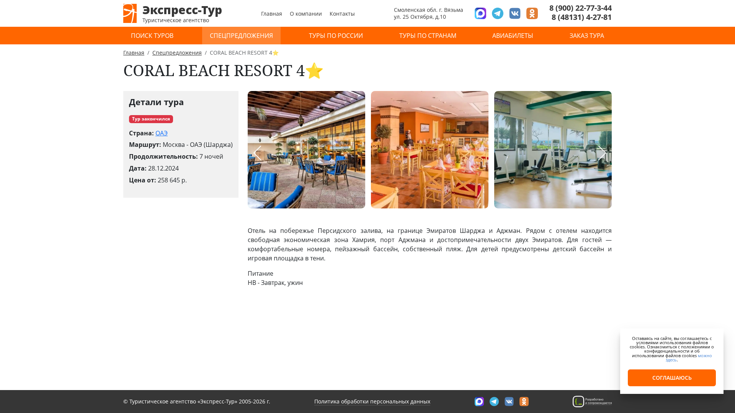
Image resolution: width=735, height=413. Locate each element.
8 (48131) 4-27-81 (582, 17)
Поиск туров (152, 35)
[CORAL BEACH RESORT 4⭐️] (306, 149)
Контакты (342, 13)
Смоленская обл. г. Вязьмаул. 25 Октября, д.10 (428, 13)
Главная (271, 13)
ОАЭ (161, 133)
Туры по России (336, 35)
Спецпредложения (241, 35)
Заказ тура (587, 35)
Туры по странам (427, 35)
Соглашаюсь (672, 377)
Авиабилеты (512, 35)
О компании (306, 13)
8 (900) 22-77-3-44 (580, 8)
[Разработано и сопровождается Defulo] (592, 401)
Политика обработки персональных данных (372, 401)
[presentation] (257, 153)
